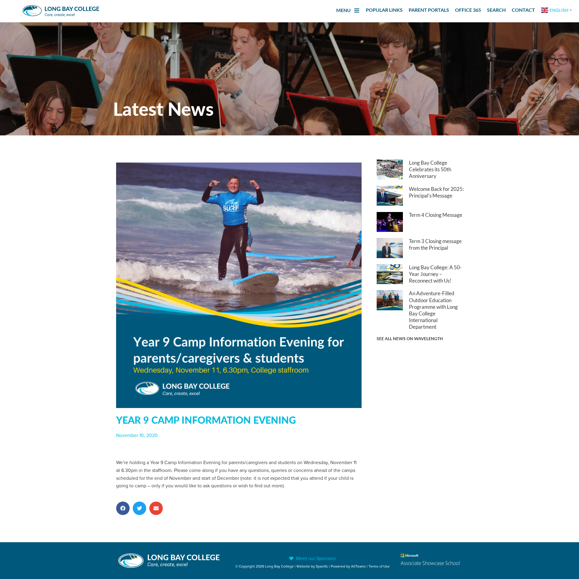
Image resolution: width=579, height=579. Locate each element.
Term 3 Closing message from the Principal (435, 244)
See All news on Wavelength (410, 338)
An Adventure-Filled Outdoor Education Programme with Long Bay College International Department (433, 310)
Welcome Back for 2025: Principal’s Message (436, 192)
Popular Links (384, 10)
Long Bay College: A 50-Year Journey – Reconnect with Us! (435, 274)
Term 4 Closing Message (435, 215)
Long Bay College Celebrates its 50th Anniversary (430, 169)
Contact (523, 10)
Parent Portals (429, 10)
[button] (123, 508)
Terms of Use (379, 566)
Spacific (322, 566)
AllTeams (358, 566)
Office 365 (468, 10)
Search (496, 10)
